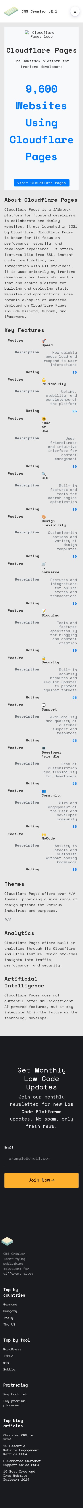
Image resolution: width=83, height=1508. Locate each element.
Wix (6, 1362)
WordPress (12, 1349)
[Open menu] (75, 11)
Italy (8, 1317)
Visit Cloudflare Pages (41, 182)
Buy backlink (15, 1394)
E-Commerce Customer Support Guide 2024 (22, 1462)
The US (9, 1324)
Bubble (9, 1369)
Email (8, 1147)
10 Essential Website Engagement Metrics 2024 (21, 1449)
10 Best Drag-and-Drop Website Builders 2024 (20, 1475)
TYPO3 (8, 1355)
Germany (10, 1304)
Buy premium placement (14, 1402)
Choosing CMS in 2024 (18, 1437)
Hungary (10, 1311)
